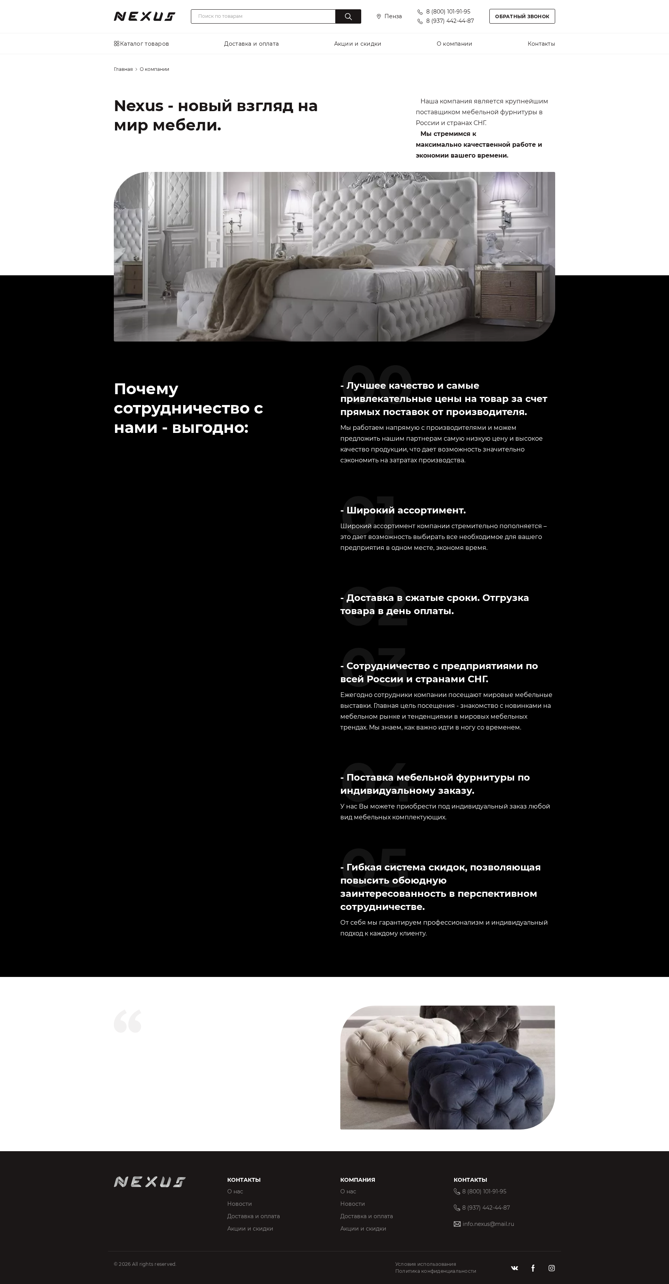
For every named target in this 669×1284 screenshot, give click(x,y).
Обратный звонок (522, 16)
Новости (239, 1203)
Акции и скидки (250, 1228)
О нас (235, 1191)
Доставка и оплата (253, 1216)
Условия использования (425, 1264)
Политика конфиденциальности (435, 1271)
